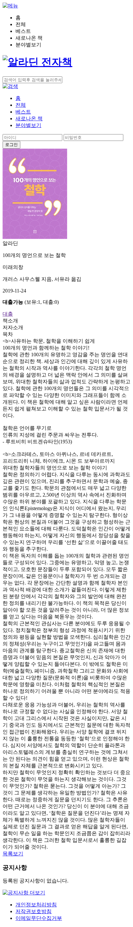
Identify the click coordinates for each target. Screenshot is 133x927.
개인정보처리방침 (36, 904)
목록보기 (13, 853)
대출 (8, 314)
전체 (20, 105)
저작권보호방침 (33, 911)
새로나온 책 (29, 118)
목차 (8, 334)
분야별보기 (28, 125)
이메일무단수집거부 (38, 918)
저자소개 (13, 327)
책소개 (10, 320)
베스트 (23, 111)
